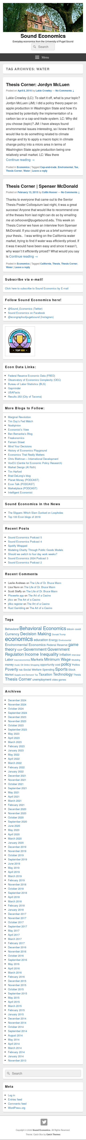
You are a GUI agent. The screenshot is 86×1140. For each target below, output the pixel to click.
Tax (76, 167)
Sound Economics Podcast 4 (25, 541)
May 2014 (13, 1039)
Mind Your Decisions (20, 446)
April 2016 (14, 968)
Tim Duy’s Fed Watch (20, 421)
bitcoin (70, 629)
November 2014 (17, 1022)
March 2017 (15, 939)
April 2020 (14, 834)
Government (35, 649)
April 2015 (14, 1002)
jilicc (10, 599)
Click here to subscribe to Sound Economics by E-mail (36, 288)
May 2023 (13, 733)
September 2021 (17, 788)
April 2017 (14, 935)
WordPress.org (16, 1108)
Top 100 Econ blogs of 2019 (24, 517)
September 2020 (17, 821)
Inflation (65, 654)
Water (26, 170)
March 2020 (15, 838)
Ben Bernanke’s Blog (20, 434)
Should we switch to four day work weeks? (32, 554)
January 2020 (16, 842)
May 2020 (13, 830)
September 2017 (17, 926)
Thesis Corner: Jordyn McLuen (37, 84)
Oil (22, 664)
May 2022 (13, 754)
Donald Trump (59, 634)
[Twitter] (44, 1122)
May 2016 (13, 964)
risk (21, 669)
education (41, 639)
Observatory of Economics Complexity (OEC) (34, 380)
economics (19, 638)
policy (66, 664)
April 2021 (14, 796)
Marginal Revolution (19, 417)
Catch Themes (53, 1134)
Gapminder (14, 388)
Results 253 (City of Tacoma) (25, 396)
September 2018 (17, 893)
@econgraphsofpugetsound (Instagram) (31, 317)
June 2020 (14, 826)
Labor (9, 659)
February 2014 (16, 1052)
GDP (20, 650)
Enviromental (65, 167)
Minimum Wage (57, 659)
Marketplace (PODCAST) (22, 488)
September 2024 (17, 713)
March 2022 (15, 763)
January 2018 (16, 909)
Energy (53, 640)
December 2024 (17, 700)
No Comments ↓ (64, 90)
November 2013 (17, 1060)
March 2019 (15, 876)
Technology (63, 674)
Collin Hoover (49, 192)
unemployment (41, 679)
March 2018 (15, 901)
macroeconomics (22, 659)
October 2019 (16, 855)
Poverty (11, 669)
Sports (61, 669)
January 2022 (16, 771)
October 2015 (16, 989)
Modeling (76, 659)
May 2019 (13, 868)
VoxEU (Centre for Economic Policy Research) (35, 463)
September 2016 (17, 960)
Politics (76, 664)
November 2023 (17, 721)
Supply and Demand (24, 674)
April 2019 (14, 872)
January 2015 (16, 1014)
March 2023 (15, 742)
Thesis (56, 263)
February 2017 (16, 943)
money (9, 664)
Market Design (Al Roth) (22, 467)
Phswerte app (16, 595)
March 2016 (15, 972)
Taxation (45, 674)
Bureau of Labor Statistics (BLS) (27, 384)
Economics (23, 167)
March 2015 (15, 1006)
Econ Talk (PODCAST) (21, 484)
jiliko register (15, 604)
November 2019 (17, 851)
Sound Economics (43, 35)
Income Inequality (42, 654)
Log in (11, 1095)
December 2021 (17, 775)
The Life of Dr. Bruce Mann (45, 583)
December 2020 (17, 809)
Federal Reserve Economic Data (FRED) (31, 375)
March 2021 (15, 800)
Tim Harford (15, 471)
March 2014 (15, 1048)
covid (78, 629)
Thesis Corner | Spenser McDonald (42, 186)
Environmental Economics (25, 644)
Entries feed (15, 1099)
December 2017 (17, 914)
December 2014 (17, 1018)
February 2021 (16, 805)
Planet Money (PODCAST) (23, 480)
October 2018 (16, 888)
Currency (12, 633)
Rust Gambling (16, 608)
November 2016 (17, 951)
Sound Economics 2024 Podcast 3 (28, 558)
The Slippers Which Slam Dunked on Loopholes (35, 513)
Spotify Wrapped (17, 546)
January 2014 (16, 1056)
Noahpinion (14, 425)
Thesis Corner (14, 170)
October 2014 (16, 1027)
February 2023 (16, 746)
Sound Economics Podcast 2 (25, 562)
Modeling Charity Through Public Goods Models (35, 550)
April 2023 (14, 738)
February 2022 (16, 767)
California (45, 263)
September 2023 (17, 729)
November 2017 (17, 918)
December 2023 (17, 717)
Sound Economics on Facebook (26, 313)
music (17, 664)
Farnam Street (16, 442)
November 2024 (17, 704)
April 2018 (14, 897)
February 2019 (16, 880)
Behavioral (12, 629)
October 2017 (16, 922)
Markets (37, 659)
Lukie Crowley (44, 90)
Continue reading (20, 159)
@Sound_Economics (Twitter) (25, 308)
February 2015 (16, 1010)
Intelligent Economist (20, 492)
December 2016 (17, 947)
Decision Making (35, 633)
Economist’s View (18, 429)
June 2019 (14, 863)
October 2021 (16, 784)
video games (59, 679)
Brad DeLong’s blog (19, 476)
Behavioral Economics (42, 628)
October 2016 (16, 955)
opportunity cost (50, 664)
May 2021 (13, 792)
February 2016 (16, 977)
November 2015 (17, 985)
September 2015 (17, 993)
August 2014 (15, 1035)
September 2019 (17, 859)
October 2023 (16, 725)
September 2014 (17, 1031)
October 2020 (16, 817)
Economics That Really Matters (26, 454)
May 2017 (13, 930)
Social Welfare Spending (38, 669)
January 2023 (16, 750)
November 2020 (17, 813)
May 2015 (13, 997)
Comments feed (17, 1103)
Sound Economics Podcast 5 (25, 537)
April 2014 (14, 1044)
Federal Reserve (57, 645)
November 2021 (17, 780)
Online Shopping (31, 664)
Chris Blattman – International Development (33, 459)
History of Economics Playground (27, 450)
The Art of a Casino (39, 595)
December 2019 (17, 847)
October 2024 (16, 708)
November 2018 (17, 884)
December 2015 (17, 981)
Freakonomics (16, 438)
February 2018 (16, 905)
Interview (76, 654)
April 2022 (14, 759)
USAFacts (14, 392)
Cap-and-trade (48, 167)
